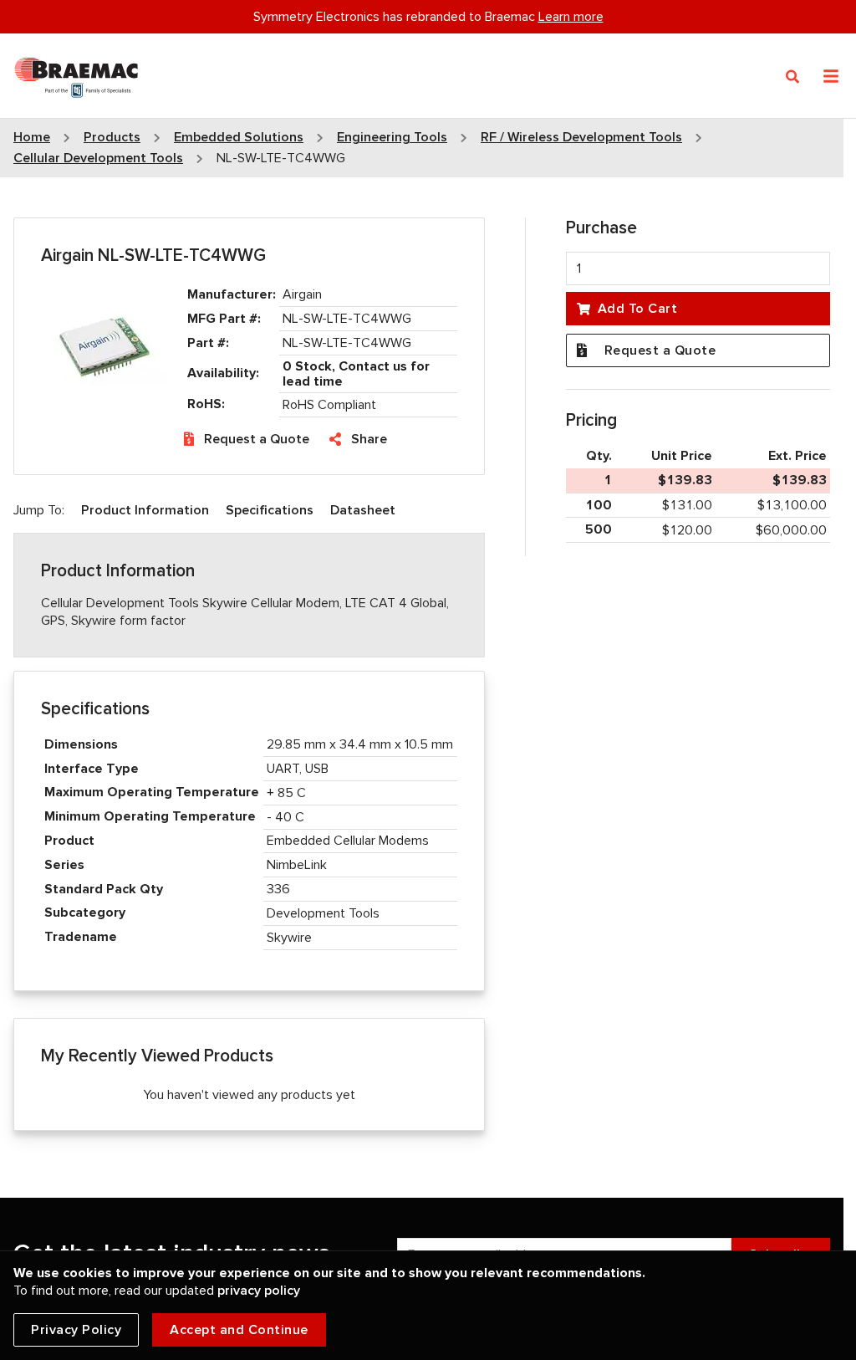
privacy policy (258, 1290)
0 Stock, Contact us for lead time (356, 374)
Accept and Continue (239, 1330)
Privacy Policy (76, 1330)
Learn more (571, 16)
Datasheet (362, 510)
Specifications (269, 510)
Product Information (145, 510)
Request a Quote (256, 439)
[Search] (793, 77)
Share (369, 439)
